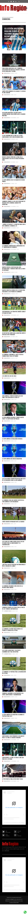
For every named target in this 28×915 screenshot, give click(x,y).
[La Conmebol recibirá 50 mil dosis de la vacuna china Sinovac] (12, 578)
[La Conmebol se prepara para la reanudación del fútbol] (12, 663)
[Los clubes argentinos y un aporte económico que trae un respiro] (12, 642)
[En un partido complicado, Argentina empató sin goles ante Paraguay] (12, 325)
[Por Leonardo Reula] (2, 611)
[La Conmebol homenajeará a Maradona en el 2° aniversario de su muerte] (12, 237)
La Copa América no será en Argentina (12, 459)
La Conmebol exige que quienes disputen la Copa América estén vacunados (13, 501)
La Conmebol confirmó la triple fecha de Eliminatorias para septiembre (12, 355)
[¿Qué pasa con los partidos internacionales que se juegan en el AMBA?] (12, 556)
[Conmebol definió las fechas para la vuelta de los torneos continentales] (12, 599)
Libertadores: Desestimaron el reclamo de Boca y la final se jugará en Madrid (13, 736)
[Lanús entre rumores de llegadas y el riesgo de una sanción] (12, 83)
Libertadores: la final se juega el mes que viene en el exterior (13, 758)
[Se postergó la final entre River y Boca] (12, 771)
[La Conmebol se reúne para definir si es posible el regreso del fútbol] (12, 621)
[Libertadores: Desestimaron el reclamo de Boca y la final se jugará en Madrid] (12, 728)
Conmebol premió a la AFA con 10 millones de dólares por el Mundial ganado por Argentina (13, 203)
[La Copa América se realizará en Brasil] (12, 431)
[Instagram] (11, 1)
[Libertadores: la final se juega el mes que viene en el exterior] (12, 749)
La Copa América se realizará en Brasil (12, 439)
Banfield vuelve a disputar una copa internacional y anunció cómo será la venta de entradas (13, 268)
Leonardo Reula (7, 611)
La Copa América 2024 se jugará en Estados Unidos (13, 180)
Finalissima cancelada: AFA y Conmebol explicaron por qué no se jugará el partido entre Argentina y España (13, 69)
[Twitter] (13, 1)
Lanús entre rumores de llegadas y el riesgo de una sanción (14, 92)
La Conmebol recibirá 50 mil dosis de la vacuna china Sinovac (12, 586)
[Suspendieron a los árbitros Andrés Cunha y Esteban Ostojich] (12, 303)
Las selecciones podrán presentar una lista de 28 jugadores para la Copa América (13, 479)
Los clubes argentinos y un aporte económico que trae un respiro (11, 651)
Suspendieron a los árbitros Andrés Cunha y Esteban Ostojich (14, 312)
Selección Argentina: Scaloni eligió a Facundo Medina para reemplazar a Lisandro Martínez (13, 114)
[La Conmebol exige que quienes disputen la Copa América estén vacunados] (12, 492)
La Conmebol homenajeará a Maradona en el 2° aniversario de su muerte (13, 246)
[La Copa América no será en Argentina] (12, 451)
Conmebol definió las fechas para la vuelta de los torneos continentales (13, 608)
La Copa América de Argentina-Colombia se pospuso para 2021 (13, 715)
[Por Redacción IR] (2, 73)
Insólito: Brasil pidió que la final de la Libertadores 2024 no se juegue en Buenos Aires (13, 158)
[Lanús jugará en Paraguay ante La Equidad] (12, 513)
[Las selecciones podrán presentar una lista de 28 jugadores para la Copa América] (12, 470)
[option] (14, 37)
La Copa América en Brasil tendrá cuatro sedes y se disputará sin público (13, 418)
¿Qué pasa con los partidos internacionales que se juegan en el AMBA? (13, 565)
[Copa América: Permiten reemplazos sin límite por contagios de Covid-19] (12, 388)
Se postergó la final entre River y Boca (12, 779)
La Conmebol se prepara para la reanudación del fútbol (14, 672)
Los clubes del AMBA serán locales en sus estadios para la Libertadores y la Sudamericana (13, 543)
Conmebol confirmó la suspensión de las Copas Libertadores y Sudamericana (12, 694)
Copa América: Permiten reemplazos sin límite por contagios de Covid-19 (12, 396)
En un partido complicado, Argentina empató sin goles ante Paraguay (14, 333)
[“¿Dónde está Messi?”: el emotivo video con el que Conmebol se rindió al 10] (12, 216)
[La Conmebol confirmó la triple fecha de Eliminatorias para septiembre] (12, 346)
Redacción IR (7, 73)
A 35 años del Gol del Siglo (9, 376)
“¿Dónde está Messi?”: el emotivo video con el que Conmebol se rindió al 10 (14, 225)
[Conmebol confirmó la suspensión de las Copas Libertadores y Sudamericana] (12, 685)
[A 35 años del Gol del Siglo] (12, 368)
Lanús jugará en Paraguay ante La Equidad (13, 521)
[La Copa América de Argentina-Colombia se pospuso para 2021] (12, 706)
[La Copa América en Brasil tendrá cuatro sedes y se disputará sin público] (12, 409)
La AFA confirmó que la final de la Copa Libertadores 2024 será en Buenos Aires (12, 136)
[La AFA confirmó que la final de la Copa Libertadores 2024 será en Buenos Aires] (12, 127)
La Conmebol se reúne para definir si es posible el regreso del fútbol (12, 629)
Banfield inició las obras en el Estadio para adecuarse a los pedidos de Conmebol (13, 291)
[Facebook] (9, 1)
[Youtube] (16, 1)
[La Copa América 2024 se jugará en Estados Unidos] (12, 172)
